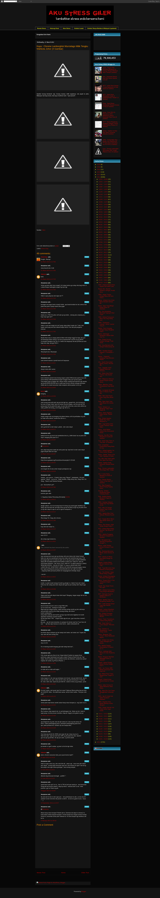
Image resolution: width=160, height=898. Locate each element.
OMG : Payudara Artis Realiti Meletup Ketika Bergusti (105, 703)
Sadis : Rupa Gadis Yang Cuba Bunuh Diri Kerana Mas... (105, 402)
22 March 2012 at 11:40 (48, 520)
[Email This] (64, 246)
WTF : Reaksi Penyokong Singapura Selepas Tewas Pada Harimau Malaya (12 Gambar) (110, 124)
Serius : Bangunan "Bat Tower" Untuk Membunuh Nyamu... (106, 635)
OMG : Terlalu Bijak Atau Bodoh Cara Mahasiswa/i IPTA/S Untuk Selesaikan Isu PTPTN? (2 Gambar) (110, 142)
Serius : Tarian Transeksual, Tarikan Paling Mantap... (106, 620)
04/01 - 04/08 (103, 278)
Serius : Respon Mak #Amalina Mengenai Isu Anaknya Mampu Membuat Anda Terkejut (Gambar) (110, 70)
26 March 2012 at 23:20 (48, 715)
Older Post (85, 872)
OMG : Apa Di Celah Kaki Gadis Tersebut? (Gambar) (105, 697)
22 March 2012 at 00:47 (48, 440)
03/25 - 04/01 (103, 280)
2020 (99, 164)
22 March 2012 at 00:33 (48, 429)
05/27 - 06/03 (103, 257)
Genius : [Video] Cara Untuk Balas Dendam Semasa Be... (106, 301)
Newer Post (41, 872)
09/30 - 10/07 (103, 212)
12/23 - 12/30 (103, 182)
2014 (99, 172)
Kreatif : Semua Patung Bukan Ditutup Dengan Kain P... (105, 664)
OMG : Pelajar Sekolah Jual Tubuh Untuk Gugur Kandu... (106, 709)
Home (63, 872)
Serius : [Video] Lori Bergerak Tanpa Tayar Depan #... (105, 408)
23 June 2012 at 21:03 (48, 778)
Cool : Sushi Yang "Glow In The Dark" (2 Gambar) (106, 441)
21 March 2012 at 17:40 (48, 309)
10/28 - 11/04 (103, 202)
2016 (99, 167)
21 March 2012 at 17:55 (48, 354)
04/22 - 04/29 (103, 270)
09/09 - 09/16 (103, 220)
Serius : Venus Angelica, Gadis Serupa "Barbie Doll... (105, 414)
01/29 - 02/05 (103, 729)
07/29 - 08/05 (103, 235)
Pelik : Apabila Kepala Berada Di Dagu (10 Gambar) (104, 498)
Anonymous (45, 446)
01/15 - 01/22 (103, 734)
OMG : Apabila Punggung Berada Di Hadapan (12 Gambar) (105, 535)
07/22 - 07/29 (103, 237)
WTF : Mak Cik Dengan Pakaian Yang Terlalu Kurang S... (105, 509)
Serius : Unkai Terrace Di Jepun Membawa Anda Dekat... (105, 686)
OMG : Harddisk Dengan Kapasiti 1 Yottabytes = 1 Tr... (106, 352)
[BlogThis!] (65, 246)
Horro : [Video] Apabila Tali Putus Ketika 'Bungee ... (106, 451)
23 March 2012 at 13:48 (48, 663)
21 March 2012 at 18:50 (48, 371)
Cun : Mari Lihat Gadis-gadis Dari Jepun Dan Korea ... (106, 459)
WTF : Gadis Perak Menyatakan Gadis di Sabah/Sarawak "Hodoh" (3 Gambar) (111, 97)
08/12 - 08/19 (103, 230)
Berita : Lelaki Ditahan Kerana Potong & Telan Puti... (105, 547)
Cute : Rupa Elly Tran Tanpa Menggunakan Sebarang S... (106, 692)
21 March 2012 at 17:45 (48, 331)
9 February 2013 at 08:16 (48, 821)
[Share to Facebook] (69, 246)
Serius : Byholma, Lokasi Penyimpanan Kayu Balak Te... (106, 386)
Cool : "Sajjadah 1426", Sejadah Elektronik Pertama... (105, 369)
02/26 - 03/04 (103, 719)
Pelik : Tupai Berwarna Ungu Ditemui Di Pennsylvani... (106, 568)
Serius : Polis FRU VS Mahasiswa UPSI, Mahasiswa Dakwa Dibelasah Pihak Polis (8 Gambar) (110, 115)
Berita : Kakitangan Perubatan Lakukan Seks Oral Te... (106, 335)
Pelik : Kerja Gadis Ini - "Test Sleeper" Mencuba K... (106, 624)
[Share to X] (67, 246)
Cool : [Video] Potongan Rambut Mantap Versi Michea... (105, 614)
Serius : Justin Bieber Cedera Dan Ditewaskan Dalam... (106, 431)
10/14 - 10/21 (103, 207)
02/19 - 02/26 (103, 721)
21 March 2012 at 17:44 (48, 319)
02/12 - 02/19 (103, 724)
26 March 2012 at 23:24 (48, 728)
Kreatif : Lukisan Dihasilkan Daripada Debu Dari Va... (106, 610)
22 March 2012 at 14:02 (48, 541)
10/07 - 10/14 (103, 209)
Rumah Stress (41, 28)
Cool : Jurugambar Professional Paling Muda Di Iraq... (106, 446)
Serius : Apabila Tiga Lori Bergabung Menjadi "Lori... (106, 600)
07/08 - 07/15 (103, 242)
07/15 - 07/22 (103, 240)
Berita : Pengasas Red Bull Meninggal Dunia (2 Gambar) (106, 658)
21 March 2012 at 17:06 (48, 262)
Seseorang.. (44, 257)
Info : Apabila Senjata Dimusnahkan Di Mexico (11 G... (105, 647)
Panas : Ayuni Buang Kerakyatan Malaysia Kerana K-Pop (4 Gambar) (111, 104)
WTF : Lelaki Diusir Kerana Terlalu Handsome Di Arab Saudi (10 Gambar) (110, 87)
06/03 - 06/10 (103, 255)
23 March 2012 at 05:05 (48, 637)
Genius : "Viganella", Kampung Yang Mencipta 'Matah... (106, 357)
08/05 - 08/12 (103, 232)
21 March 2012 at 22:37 (48, 421)
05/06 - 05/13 (103, 265)
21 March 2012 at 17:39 (48, 298)
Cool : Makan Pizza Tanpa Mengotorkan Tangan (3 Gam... (106, 675)
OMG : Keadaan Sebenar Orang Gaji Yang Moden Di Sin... (105, 503)
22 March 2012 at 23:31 (48, 626)
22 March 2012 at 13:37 (48, 529)
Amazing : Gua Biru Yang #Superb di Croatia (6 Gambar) (105, 436)
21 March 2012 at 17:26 (48, 290)
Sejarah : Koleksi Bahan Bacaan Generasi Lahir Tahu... (105, 563)
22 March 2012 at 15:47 (48, 550)
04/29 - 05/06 (103, 267)
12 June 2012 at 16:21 (48, 770)
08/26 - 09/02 (103, 224)
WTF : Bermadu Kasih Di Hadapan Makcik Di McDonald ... (105, 595)
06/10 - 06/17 (103, 252)
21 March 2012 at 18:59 (48, 387)
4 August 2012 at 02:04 (48, 791)
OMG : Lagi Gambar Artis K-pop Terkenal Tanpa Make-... (105, 425)
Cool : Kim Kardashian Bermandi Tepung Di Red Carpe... (106, 312)
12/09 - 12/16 (103, 187)
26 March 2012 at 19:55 (48, 705)
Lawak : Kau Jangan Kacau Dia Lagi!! (105, 586)
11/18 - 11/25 (103, 194)
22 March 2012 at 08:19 (48, 499)
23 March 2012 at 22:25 (48, 672)
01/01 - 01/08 (103, 739)
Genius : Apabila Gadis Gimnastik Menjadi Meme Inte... (106, 464)
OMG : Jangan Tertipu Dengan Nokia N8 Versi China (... (105, 296)
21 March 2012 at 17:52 (48, 346)
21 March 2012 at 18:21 (48, 363)
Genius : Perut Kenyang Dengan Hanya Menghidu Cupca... (106, 329)
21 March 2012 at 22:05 (48, 410)
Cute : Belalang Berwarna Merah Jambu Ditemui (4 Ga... (106, 552)
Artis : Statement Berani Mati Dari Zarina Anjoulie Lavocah (110, 78)
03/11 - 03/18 (103, 714)
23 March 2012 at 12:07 (48, 649)
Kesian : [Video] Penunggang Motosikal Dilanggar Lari (106, 577)
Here (43, 230)
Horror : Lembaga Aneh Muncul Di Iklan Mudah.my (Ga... (106, 652)
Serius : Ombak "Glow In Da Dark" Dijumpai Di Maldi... (106, 455)
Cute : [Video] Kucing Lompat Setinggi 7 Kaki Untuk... (105, 341)
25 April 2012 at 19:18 (48, 757)
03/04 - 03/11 (103, 716)
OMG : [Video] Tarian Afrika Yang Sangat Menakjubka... (106, 590)
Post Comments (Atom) (67, 879)
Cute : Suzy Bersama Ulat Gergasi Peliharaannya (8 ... (106, 346)
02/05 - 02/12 (103, 726)
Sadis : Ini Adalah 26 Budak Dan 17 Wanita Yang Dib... (106, 391)
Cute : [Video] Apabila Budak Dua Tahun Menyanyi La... (104, 419)
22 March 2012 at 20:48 (48, 589)
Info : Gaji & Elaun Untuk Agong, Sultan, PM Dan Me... (105, 363)
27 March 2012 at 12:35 (48, 749)
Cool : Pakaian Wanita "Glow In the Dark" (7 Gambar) (105, 481)
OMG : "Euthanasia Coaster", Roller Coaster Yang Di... (106, 324)
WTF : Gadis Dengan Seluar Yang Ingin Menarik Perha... (106, 605)
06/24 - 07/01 (103, 247)
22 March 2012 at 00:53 (48, 463)
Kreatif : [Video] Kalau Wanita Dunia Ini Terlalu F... (106, 680)
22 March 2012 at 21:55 (48, 599)
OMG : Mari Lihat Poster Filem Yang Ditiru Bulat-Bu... (106, 397)
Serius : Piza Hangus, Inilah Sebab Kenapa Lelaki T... (106, 525)
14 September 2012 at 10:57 (50, 803)
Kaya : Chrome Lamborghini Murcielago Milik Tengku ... (106, 469)
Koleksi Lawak (79, 28)
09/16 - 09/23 (103, 217)
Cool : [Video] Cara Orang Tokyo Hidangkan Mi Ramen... (105, 641)
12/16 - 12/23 (103, 184)
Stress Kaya (44, 248)
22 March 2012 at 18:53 (48, 577)
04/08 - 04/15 (103, 275)
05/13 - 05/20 (103, 262)
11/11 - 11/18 (103, 197)
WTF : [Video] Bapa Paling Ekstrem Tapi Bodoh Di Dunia (106, 530)
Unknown (43, 274)
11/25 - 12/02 (103, 192)
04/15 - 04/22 (103, 272)
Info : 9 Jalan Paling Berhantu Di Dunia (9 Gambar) (105, 475)
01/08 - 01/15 (103, 736)
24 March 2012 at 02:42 (48, 684)
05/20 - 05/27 (103, 260)
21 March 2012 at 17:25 (48, 279)
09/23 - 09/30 (103, 214)
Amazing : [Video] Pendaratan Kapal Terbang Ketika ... (104, 492)
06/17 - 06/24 (103, 250)
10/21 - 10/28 (103, 204)
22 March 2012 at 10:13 (48, 512)
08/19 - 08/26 (103, 227)
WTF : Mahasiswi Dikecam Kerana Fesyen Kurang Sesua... (106, 380)
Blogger (83, 891)
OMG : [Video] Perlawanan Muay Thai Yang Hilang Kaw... (106, 318)
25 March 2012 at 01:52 (48, 696)
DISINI (67, 497)
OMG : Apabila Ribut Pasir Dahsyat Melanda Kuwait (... (106, 514)
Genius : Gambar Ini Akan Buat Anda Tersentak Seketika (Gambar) (110, 132)
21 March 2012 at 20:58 (48, 396)
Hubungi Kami (54, 28)
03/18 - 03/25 (103, 283)
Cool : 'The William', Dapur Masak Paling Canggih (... (106, 573)
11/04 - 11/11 (103, 199)
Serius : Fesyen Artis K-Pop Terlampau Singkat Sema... (106, 581)
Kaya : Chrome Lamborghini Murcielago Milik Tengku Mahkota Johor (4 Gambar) (110, 150)
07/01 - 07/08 (103, 245)
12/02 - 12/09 (103, 189)
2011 (99, 742)
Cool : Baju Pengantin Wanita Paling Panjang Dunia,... (105, 486)
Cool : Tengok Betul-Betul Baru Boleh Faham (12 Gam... (106, 520)
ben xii (43, 391)
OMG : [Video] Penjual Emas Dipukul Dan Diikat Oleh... (106, 285)
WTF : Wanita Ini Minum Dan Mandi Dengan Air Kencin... (105, 558)
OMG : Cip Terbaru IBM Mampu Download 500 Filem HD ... (105, 669)
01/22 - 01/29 (103, 731)
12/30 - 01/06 (103, 179)
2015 (99, 169)
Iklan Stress (66, 28)
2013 (99, 174)
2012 (99, 177)
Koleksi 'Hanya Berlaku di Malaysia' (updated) (102, 28)
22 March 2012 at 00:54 (48, 471)
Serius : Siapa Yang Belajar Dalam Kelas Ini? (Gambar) (106, 307)
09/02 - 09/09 (103, 222)
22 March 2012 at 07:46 (48, 487)
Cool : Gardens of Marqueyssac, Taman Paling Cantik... (105, 630)
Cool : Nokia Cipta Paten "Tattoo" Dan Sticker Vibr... (105, 374)
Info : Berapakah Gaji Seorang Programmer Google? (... (105, 541)
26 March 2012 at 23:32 (48, 740)
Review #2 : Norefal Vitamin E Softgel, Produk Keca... (106, 290)
